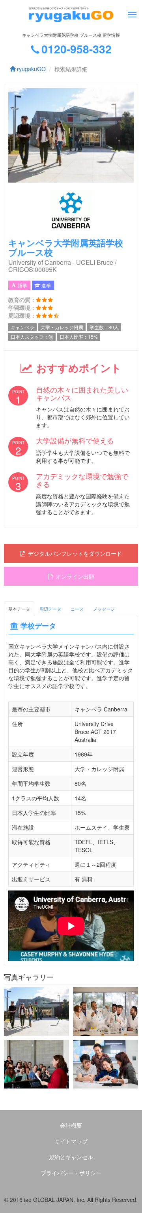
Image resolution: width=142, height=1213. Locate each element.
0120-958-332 (76, 49)
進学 (46, 285)
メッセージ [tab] (104, 609)
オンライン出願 (75, 576)
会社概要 (71, 1125)
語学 (22, 285)
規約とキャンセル (71, 1157)
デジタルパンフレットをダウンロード (75, 553)
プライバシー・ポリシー (71, 1173)
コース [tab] (77, 609)
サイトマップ (71, 1141)
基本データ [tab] (19, 609)
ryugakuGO (30, 69)
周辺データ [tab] (50, 609)
